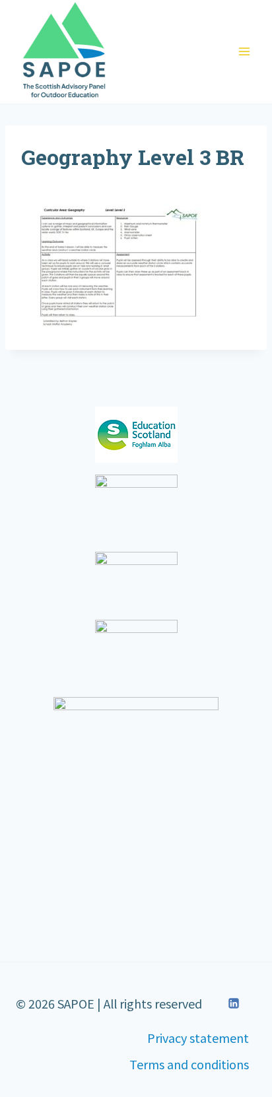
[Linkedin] (234, 1003)
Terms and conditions (189, 1064)
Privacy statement (198, 1037)
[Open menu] (244, 52)
